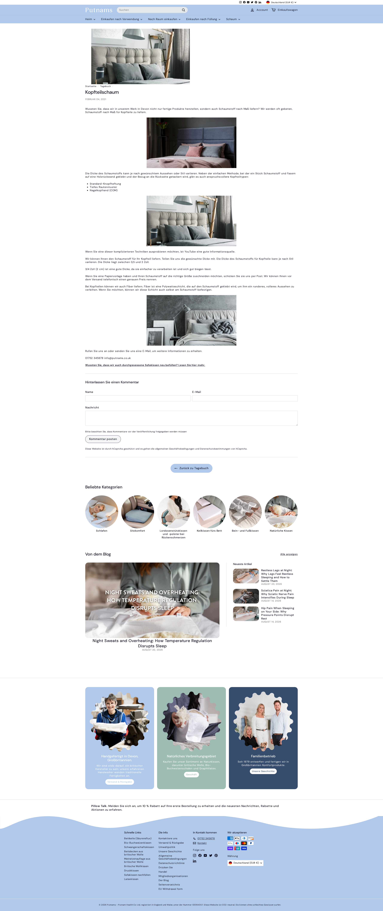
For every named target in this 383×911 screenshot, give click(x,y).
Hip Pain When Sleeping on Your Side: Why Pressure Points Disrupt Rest (277, 613)
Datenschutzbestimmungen (215, 448)
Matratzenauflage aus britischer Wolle (137, 860)
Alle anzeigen (289, 554)
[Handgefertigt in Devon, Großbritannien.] (120, 721)
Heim (89, 19)
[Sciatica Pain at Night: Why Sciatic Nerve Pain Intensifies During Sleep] (246, 596)
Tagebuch (105, 86)
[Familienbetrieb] (263, 721)
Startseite (90, 86)
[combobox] (152, 10)
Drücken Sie (166, 867)
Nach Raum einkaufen (163, 19)
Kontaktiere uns (168, 838)
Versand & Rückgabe (119, 781)
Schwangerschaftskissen (139, 847)
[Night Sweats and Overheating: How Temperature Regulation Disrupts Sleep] (152, 600)
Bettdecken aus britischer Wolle (133, 853)
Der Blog (164, 880)
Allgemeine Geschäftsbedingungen (173, 857)
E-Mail (196, 392)
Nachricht (92, 407)
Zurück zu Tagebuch (193, 468)
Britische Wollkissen (136, 866)
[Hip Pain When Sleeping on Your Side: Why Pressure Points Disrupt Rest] (246, 613)
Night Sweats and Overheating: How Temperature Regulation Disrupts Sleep (152, 643)
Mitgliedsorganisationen (173, 876)
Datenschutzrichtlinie (172, 863)
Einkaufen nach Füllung (202, 19)
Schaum (232, 19)
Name (89, 392)
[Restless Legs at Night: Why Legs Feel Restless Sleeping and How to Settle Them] (246, 576)
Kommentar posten (103, 439)
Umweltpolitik (167, 847)
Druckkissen (131, 870)
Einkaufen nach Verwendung (120, 19)
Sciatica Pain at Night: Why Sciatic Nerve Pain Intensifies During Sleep (277, 594)
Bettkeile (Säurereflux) (138, 838)
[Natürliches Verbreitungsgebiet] (191, 721)
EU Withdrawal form (171, 889)
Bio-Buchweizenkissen (137, 842)
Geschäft (191, 774)
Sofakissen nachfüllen (137, 874)
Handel (163, 871)
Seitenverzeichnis (169, 884)
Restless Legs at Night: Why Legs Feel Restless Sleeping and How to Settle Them (277, 576)
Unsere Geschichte (263, 771)
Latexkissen (131, 879)
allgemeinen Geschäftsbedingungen (174, 448)
